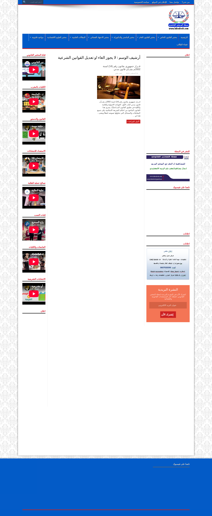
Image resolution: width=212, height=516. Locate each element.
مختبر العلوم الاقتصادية (57, 37)
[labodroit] (179, 18)
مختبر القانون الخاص (168, 37)
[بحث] (24, 2)
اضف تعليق (118, 73)
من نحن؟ (186, 2)
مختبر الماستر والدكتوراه (124, 37)
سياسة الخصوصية (141, 2)
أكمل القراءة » (133, 121)
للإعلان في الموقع (159, 2)
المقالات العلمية (78, 37)
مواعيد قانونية (38, 37)
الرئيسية (184, 37)
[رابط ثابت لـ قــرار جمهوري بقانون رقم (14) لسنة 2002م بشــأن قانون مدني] (118, 87)
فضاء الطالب (182, 44)
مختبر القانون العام (147, 37)
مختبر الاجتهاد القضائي (99, 37)
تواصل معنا (174, 2)
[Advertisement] (87, 16)
